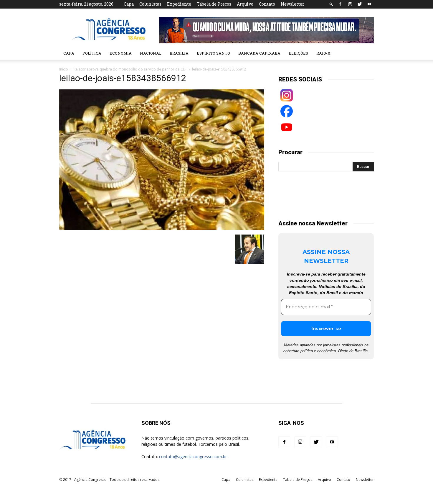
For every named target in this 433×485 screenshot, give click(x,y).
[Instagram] (350, 4)
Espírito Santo (213, 53)
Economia (121, 53)
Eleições (298, 53)
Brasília (179, 53)
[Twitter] (359, 4)
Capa (129, 4)
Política (91, 53)
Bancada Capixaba (259, 53)
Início (63, 69)
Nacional (150, 53)
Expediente (179, 4)
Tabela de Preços (214, 4)
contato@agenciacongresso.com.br (193, 456)
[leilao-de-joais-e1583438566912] (161, 228)
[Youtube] (369, 4)
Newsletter (292, 4)
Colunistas (150, 4)
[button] (331, 4)
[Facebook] (340, 4)
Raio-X (323, 53)
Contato (267, 4)
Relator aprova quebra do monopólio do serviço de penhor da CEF (130, 69)
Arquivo (245, 4)
